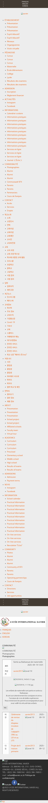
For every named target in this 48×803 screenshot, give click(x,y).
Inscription (11, 92)
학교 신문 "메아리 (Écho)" (17, 355)
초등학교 (10, 265)
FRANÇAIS (25, 2)
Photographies (13, 167)
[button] (18, 671)
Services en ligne (14, 149)
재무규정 (10, 290)
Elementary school (15, 455)
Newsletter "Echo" (14, 545)
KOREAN (25, 6)
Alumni (10, 171)
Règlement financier (15, 95)
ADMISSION (10, 89)
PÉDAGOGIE (10, 53)
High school (12, 463)
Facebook (11, 106)
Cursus (10, 56)
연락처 (7, 391)
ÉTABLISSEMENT (12, 20)
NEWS (7, 485)
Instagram (11, 103)
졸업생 (9, 365)
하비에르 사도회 (13, 376)
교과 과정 (10, 250)
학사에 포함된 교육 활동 (16, 257)
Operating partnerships (17, 578)
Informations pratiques (16, 117)
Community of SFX (14, 567)
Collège (10, 74)
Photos (10, 553)
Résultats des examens (17, 81)
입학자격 (10, 286)
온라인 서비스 (12, 344)
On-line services (14, 535)
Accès (9, 203)
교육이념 (10, 229)
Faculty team (12, 430)
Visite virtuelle (13, 49)
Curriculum (11, 441)
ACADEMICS (10, 438)
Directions (11, 589)
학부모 (9, 380)
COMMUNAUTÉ (11, 164)
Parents (10, 185)
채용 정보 (10, 401)
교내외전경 (11, 243)
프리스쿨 (10, 261)
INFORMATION (11, 495)
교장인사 (10, 221)
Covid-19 (11, 322)
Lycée (9, 77)
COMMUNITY (10, 549)
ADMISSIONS (10, 474)
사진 (8, 362)
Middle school (13, 459)
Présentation (12, 23)
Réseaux (10, 41)
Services (10, 207)
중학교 (9, 268)
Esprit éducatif (13, 34)
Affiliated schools (14, 427)
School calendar (13, 499)
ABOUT (8, 405)
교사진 (9, 239)
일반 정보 (10, 398)
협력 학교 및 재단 (13, 387)
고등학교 (10, 272)
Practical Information (16, 502)
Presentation (12, 409)
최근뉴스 (8, 294)
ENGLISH (25, 4)
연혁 (8, 225)
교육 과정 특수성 (13, 254)
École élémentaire (14, 70)
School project (13, 419)
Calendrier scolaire (15, 113)
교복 (8, 329)
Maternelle (11, 67)
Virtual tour (12, 434)
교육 (6, 247)
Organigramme (13, 45)
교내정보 (8, 305)
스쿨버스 (10, 333)
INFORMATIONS (11, 110)
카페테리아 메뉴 (13, 337)
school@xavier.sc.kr (16, 775)
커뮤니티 (8, 359)
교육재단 (10, 236)
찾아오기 (10, 394)
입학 (6, 283)
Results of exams (14, 466)
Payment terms (13, 481)
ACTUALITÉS (10, 99)
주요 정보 (10, 311)
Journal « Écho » (14, 160)
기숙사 (9, 326)
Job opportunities (14, 596)
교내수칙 (10, 315)
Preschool (11, 452)
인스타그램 (11, 297)
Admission (11, 477)
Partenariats (12, 193)
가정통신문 (11, 319)
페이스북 (10, 301)
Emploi (10, 211)
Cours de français (14, 196)
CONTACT (9, 200)
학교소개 (8, 215)
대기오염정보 (12, 340)
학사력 (9, 308)
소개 (8, 218)
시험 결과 (10, 275)
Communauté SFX (14, 182)
